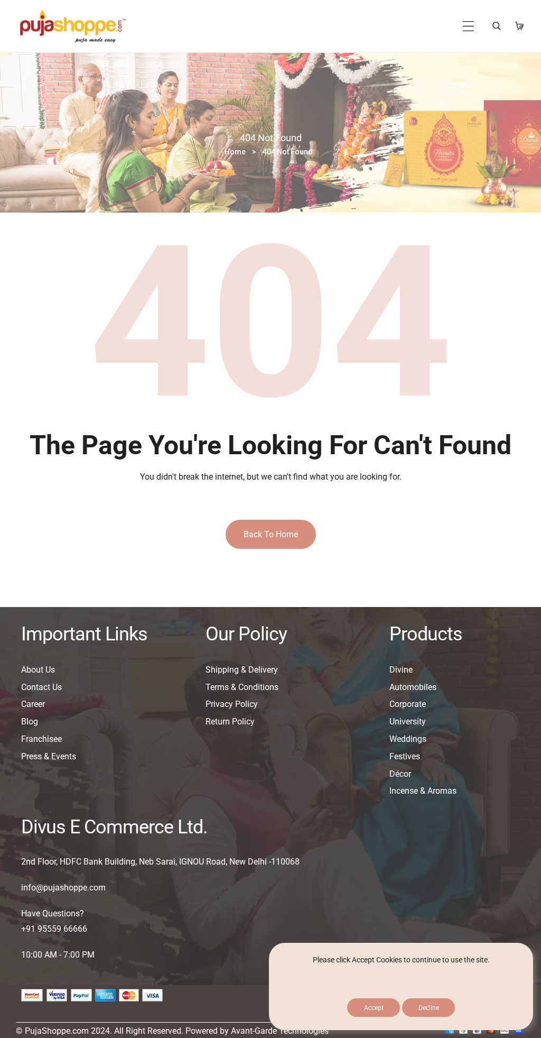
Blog (29, 722)
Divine (401, 670)
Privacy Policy (232, 704)
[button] (468, 26)
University (407, 722)
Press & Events (48, 756)
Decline (428, 1008)
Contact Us (41, 687)
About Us (38, 670)
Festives (404, 756)
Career (33, 704)
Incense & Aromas (422, 791)
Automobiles (412, 687)
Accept (374, 1008)
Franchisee (41, 739)
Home (235, 152)
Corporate (407, 704)
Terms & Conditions (242, 687)
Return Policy (230, 722)
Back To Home (271, 534)
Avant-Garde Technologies (280, 1031)
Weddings (407, 739)
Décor (400, 774)
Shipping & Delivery (242, 670)
